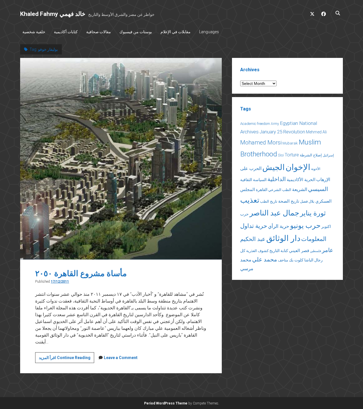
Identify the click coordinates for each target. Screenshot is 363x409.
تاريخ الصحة (288, 201)
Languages (209, 32)
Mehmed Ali (316, 132)
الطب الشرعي (279, 190)
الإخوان (298, 167)
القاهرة (261, 189)
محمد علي (264, 259)
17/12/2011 (60, 282)
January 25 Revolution (282, 132)
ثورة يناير (313, 213)
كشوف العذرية (257, 251)
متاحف (283, 260)
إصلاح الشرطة (311, 155)
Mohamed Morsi (261, 142)
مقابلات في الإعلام (176, 32)
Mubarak (290, 143)
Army (275, 124)
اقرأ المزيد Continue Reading (66, 359)
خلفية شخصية (33, 32)
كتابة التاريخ (278, 250)
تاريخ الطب (268, 201)
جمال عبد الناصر (274, 213)
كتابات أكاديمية (66, 32)
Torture (292, 155)
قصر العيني (299, 250)
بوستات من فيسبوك (135, 32)
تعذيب (249, 200)
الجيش (273, 167)
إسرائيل (328, 155)
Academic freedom (255, 123)
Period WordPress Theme (165, 403)
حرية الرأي (278, 226)
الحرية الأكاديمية (301, 179)
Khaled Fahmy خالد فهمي (52, 14)
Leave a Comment (121, 357)
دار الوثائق (283, 238)
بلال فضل (307, 201)
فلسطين (315, 251)
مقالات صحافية (98, 32)
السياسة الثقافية (253, 179)
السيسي (318, 189)
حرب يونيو (305, 225)
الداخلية (276, 179)
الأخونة (315, 169)
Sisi (281, 155)
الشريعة (299, 189)
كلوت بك (296, 260)
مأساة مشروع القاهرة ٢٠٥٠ (81, 273)
